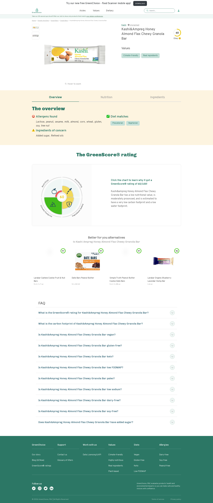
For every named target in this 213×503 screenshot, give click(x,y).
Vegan (136, 455)
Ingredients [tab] (157, 97)
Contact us (62, 455)
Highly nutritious (115, 460)
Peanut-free (164, 466)
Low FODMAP (140, 471)
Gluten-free (139, 460)
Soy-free (163, 460)
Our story (36, 455)
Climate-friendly (130, 55)
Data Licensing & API (92, 455)
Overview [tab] (55, 97)
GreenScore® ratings (41, 466)
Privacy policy (176, 499)
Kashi (123, 25)
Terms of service (157, 499)
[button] (159, 11)
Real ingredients (150, 55)
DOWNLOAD (140, 4)
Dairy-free (164, 455)
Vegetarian (133, 123)
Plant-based (113, 471)
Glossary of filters (65, 460)
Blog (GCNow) (38, 460)
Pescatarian (117, 123)
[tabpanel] (106, 121)
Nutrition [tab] (106, 97)
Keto (136, 466)
